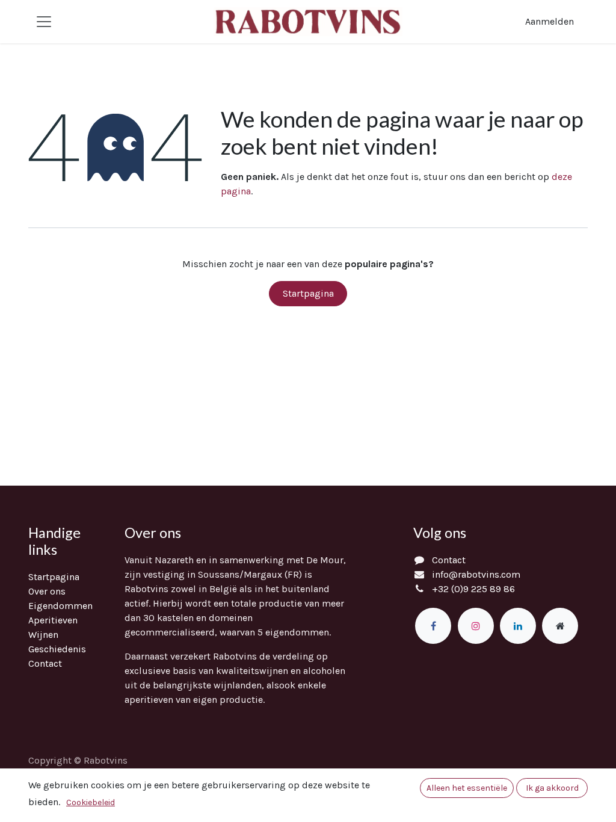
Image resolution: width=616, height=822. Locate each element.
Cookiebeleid (90, 802)
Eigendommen (60, 605)
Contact (45, 663)
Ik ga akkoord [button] (552, 788)
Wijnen (43, 634)
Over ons (47, 591)
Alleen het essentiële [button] (467, 788)
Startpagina (308, 293)
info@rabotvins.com (476, 574)
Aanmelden (549, 21)
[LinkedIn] (518, 626)
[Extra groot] (560, 626)
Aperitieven (53, 620)
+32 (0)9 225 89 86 (473, 589)
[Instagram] (476, 626)
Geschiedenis (57, 649)
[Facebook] (433, 626)
